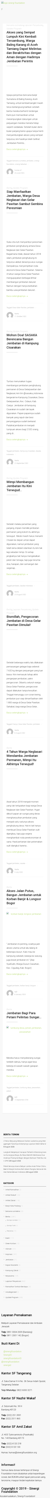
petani (9, 1091)
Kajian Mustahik (11, 1265)
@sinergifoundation (12, 1351)
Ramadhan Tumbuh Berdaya (16, 1287)
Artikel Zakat (10, 1200)
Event (7, 1238)
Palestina (10, 1231)
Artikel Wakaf (10, 1195)
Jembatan (9, 1260)
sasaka (22, 863)
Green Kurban (10, 1243)
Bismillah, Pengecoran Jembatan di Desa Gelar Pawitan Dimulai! (24, 621)
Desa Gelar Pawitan (20, 308)
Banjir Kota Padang (13, 1206)
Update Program (14, 28)
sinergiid (7, 1365)
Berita (9, 188)
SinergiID (7, 1355)
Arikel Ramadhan (12, 1190)
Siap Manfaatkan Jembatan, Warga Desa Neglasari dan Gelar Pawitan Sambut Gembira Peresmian (25, 200)
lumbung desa (25, 1088)
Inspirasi (8, 1254)
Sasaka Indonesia (26, 586)
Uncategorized (11, 1292)
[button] (25, 15)
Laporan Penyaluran (34, 25)
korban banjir (24, 986)
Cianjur (15, 724)
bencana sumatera (15, 25)
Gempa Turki (11, 1225)
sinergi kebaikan (21, 164)
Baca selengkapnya (17, 149)
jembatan (30, 161)
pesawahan (36, 1088)
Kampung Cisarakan (27, 451)
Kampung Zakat (11, 1270)
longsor (33, 986)
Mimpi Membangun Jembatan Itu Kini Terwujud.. (20, 486)
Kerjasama (9, 1276)
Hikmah (8, 1249)
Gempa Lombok (12, 1220)
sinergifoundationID (12, 1358)
